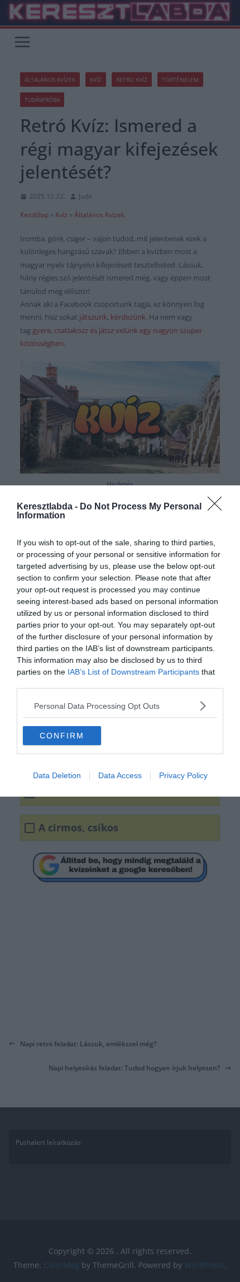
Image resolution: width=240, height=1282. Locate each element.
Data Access (120, 775)
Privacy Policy (183, 775)
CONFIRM (62, 735)
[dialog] (120, 641)
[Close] (218, 507)
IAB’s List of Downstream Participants (133, 671)
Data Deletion (57, 775)
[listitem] (120, 706)
